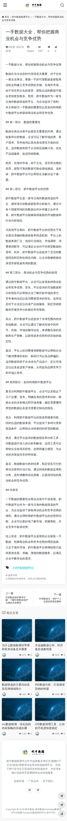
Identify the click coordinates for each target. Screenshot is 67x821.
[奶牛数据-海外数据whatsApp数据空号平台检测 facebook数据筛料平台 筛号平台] (33, 5)
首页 (7, 16)
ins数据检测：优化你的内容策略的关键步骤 (16, 726)
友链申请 (19, 781)
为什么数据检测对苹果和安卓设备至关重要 (16, 647)
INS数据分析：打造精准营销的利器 (50, 686)
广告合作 (33, 781)
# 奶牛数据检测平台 (23, 567)
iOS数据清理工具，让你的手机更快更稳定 (50, 726)
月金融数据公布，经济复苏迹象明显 (49, 647)
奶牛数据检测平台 (21, 16)
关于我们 (48, 781)
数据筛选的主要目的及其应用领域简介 (16, 686)
